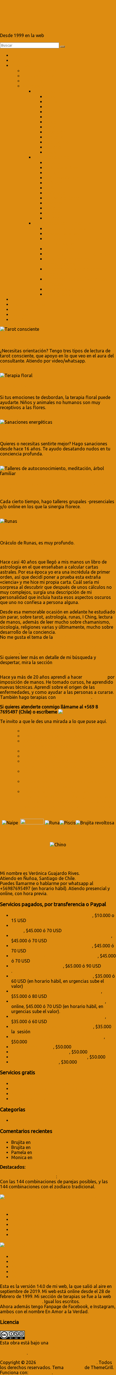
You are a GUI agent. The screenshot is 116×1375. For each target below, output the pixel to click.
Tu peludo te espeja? (32, 1224)
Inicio (16, 55)
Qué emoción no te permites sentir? (47, 1214)
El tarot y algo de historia (48, 70)
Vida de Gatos (79, 1245)
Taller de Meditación (32, 1046)
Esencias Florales (40, 751)
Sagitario (54, 137)
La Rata (53, 162)
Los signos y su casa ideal (71, 289)
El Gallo (53, 208)
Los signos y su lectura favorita (77, 294)
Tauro (51, 101)
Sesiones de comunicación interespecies (52, 976)
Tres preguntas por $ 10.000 (52, 735)
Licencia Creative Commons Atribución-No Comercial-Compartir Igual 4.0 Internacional (53, 1347)
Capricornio (57, 142)
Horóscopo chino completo (28, 1176)
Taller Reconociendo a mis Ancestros (49, 1056)
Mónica (39, 1147)
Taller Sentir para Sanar (35, 1061)
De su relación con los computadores (67, 261)
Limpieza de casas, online (37, 965)
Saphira (19, 1261)
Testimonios (24, 299)
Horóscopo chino (51, 157)
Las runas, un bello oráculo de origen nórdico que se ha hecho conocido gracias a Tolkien (69, 764)
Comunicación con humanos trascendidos (54, 955)
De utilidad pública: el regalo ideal (79, 253)
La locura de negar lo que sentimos (47, 1229)
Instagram (21, 309)
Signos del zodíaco (53, 91)
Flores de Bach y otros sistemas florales (52, 1026)
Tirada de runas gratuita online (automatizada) (59, 1088)
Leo (48, 116)
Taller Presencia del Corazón (40, 1051)
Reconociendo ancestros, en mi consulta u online (61, 935)
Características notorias (69, 228)
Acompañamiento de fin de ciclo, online (51, 945)
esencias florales (74, 697)
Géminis (53, 106)
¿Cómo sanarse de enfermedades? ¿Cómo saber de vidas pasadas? (65, 743)
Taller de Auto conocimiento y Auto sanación (57, 1036)
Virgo (50, 121)
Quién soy (21, 60)
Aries (50, 96)
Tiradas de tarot (39, 75)
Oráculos (20, 65)
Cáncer (52, 111)
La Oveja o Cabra (62, 197)
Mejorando (22, 1276)
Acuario (53, 147)
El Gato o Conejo (62, 177)
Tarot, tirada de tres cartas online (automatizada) (62, 1083)
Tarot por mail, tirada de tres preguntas (51, 915)
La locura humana (29, 1234)
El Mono (53, 203)
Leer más (9, 370)
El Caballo (55, 192)
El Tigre (53, 172)
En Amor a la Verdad (21, 1301)
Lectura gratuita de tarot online (54, 730)
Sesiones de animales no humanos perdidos (56, 991)
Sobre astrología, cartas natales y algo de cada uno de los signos (65, 774)
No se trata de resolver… (36, 1219)
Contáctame (23, 319)
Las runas (32, 80)
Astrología (33, 85)
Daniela (39, 1142)
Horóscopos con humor (58, 223)
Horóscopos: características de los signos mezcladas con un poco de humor (65, 784)
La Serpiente (57, 187)
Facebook (21, 314)
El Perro (53, 213)
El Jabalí (53, 218)
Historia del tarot (40, 756)
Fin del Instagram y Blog (35, 1256)
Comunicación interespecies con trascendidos (58, 1016)
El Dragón (55, 182)
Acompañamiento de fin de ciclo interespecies (58, 1001)
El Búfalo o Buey (61, 167)
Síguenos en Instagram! (35, 1266)
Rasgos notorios (62, 233)
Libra (50, 126)
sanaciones (94, 676)
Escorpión (55, 131)
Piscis (51, 152)
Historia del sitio (28, 304)
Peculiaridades (60, 248)
